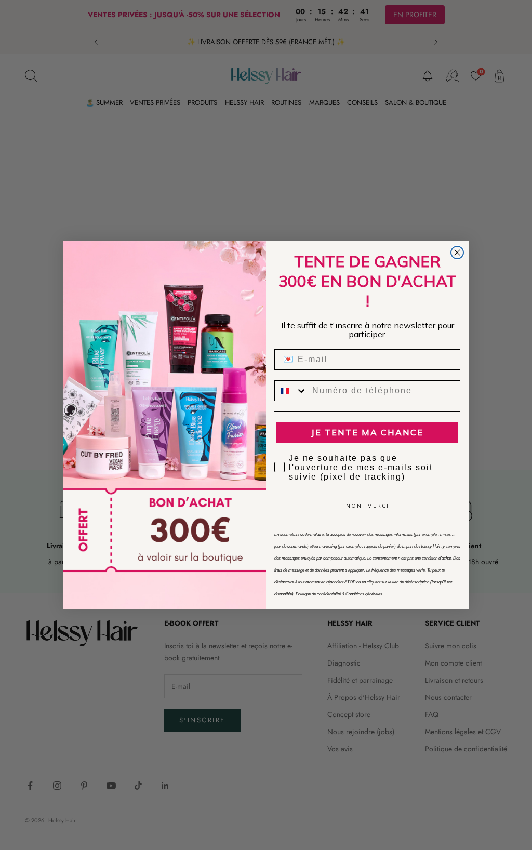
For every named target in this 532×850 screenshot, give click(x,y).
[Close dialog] (457, 252)
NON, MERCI (367, 505)
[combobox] (291, 391)
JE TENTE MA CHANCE (367, 432)
